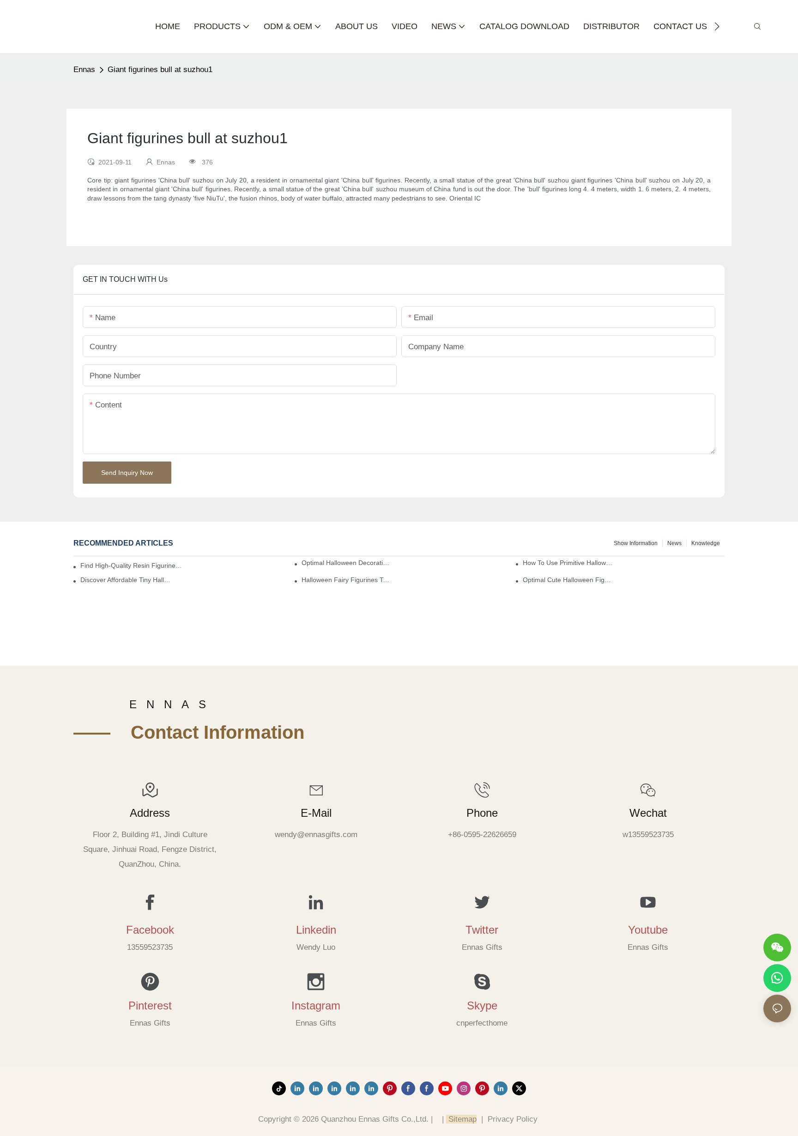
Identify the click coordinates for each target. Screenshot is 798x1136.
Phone (482, 813)
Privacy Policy (513, 1119)
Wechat (648, 813)
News (674, 543)
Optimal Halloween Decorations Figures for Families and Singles (347, 562)
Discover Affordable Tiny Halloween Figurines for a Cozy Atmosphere (125, 579)
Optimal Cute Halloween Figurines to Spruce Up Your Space (568, 579)
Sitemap (461, 1119)
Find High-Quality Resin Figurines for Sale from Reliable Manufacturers (131, 565)
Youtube (648, 929)
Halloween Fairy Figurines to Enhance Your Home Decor (347, 579)
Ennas (84, 69)
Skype (482, 1005)
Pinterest (150, 1005)
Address (150, 813)
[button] (716, 26)
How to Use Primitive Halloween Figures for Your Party (568, 562)
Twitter (482, 929)
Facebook (150, 929)
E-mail (316, 813)
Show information (636, 543)
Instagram (315, 1005)
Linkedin (316, 929)
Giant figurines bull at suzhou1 (160, 69)
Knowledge (705, 543)
